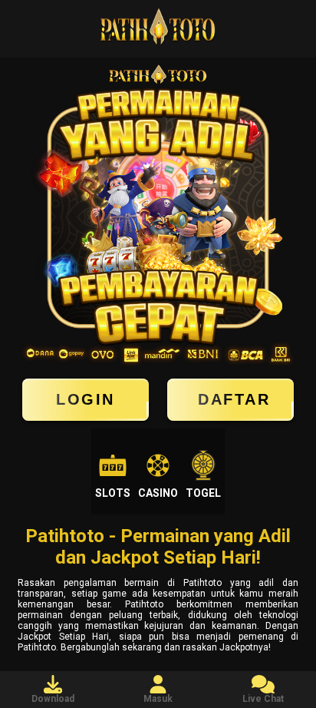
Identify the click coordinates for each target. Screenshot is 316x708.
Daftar (234, 399)
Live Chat (263, 698)
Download (52, 698)
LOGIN (85, 399)
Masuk (158, 698)
